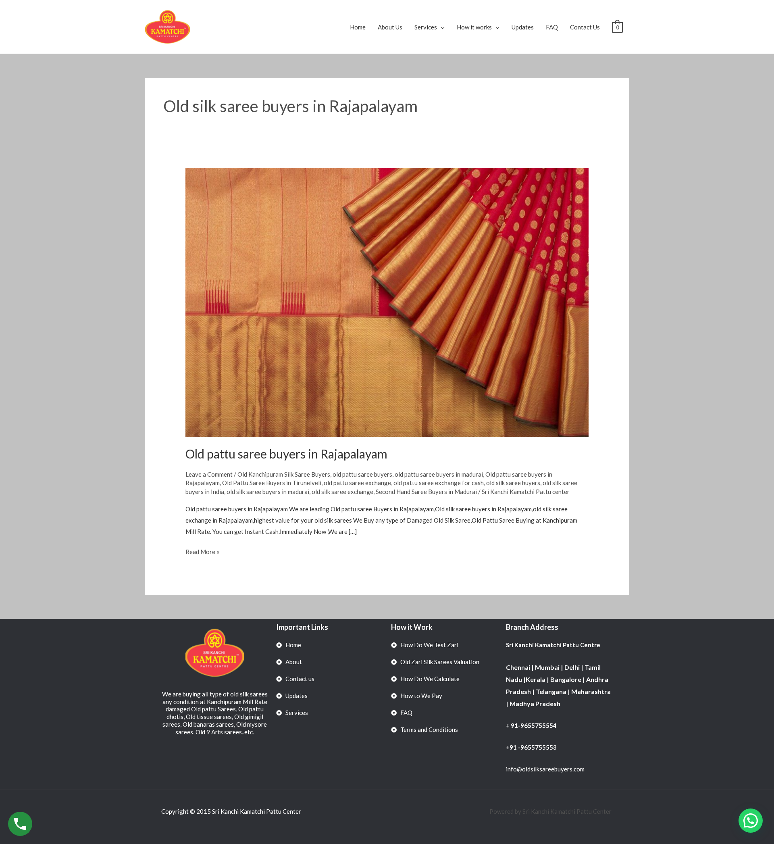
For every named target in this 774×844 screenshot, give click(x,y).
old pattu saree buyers (362, 474)
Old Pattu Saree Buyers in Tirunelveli (271, 482)
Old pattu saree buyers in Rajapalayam (286, 453)
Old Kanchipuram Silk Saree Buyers (283, 474)
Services (425, 27)
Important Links (302, 627)
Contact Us (585, 27)
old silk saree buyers (513, 482)
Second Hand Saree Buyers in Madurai (426, 491)
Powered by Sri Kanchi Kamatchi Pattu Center (551, 811)
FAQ (552, 27)
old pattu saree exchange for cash (438, 482)
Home (358, 27)
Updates (523, 27)
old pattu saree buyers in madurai (439, 474)
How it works (474, 27)
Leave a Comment (209, 474)
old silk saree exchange (342, 491)
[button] (751, 821)
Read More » (202, 550)
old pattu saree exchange (357, 482)
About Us (390, 27)
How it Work (412, 627)
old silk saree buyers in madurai (268, 491)
